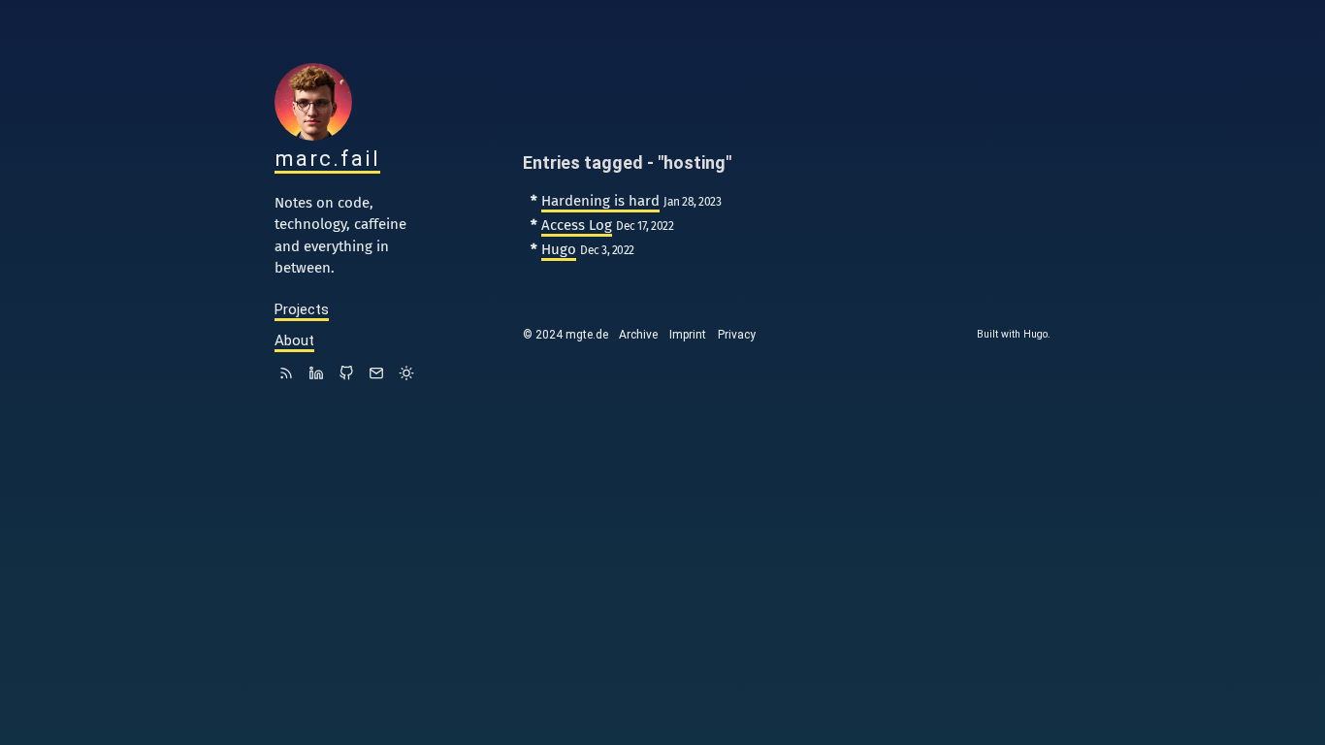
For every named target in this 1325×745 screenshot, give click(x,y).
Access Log (576, 225)
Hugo (558, 249)
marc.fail (327, 158)
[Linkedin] (316, 375)
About (294, 340)
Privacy (737, 334)
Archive (638, 334)
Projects (302, 309)
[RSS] (286, 375)
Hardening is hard (600, 201)
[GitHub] (346, 375)
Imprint (687, 334)
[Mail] (376, 375)
